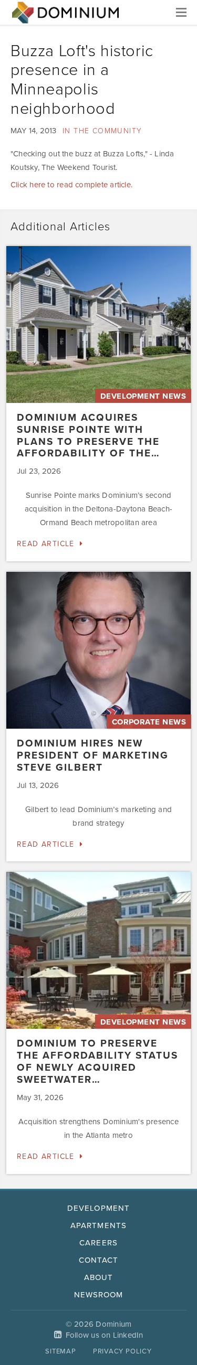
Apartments (98, 1225)
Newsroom (98, 1294)
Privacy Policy (122, 1351)
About (98, 1277)
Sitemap (60, 1351)
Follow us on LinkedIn (104, 1335)
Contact (98, 1260)
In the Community (102, 130)
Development (98, 1208)
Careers (98, 1242)
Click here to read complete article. (71, 184)
